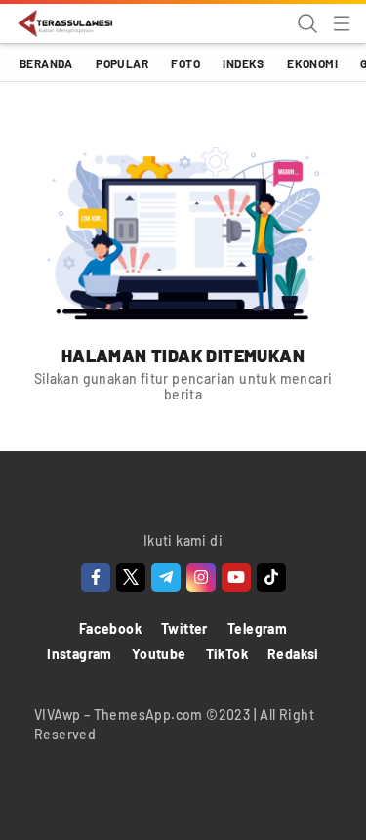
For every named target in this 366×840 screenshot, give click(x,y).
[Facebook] (95, 577)
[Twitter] (130, 577)
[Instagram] (201, 577)
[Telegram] (166, 577)
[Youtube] (236, 577)
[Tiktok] (271, 577)
